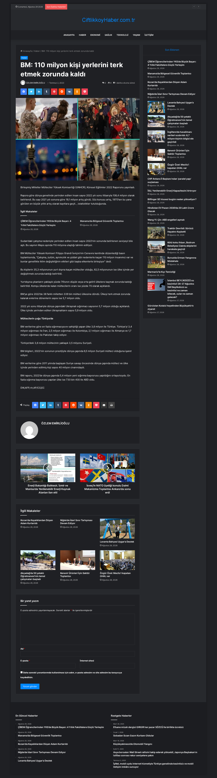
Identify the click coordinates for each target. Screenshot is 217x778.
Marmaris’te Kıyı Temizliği (161, 271)
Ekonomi (95, 35)
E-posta (25, 660)
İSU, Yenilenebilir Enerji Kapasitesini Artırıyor (172, 190)
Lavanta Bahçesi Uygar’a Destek (117, 541)
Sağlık (108, 35)
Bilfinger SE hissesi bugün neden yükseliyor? (172, 199)
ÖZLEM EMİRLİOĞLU (35, 83)
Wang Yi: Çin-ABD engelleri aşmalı (166, 219)
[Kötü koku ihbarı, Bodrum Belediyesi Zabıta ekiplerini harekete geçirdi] (156, 247)
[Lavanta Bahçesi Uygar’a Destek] (117, 528)
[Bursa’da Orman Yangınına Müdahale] (156, 262)
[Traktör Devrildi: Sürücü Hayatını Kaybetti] (156, 233)
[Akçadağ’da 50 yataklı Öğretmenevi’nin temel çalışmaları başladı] (37, 560)
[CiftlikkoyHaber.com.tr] (108, 20)
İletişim (149, 35)
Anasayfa (69, 35)
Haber (82, 35)
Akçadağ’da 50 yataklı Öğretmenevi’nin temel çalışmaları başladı (32, 576)
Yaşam (136, 35)
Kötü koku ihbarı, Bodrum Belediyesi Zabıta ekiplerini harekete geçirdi (182, 245)
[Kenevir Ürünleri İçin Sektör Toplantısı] (77, 560)
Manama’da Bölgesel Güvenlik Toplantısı (102, 221)
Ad (22, 648)
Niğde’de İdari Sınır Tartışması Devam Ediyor (171, 94)
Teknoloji (122, 35)
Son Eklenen (172, 49)
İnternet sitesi (87, 660)
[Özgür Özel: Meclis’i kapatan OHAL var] (117, 560)
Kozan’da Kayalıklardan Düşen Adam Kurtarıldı (91, 6)
